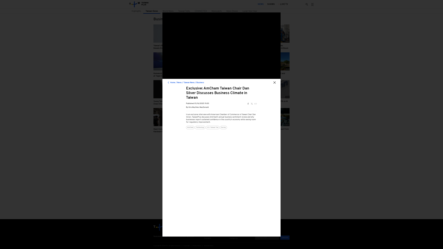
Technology (200, 127)
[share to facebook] (248, 103)
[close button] (274, 82)
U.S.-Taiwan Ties (213, 127)
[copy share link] (255, 103)
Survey (223, 127)
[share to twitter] (251, 103)
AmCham (190, 127)
